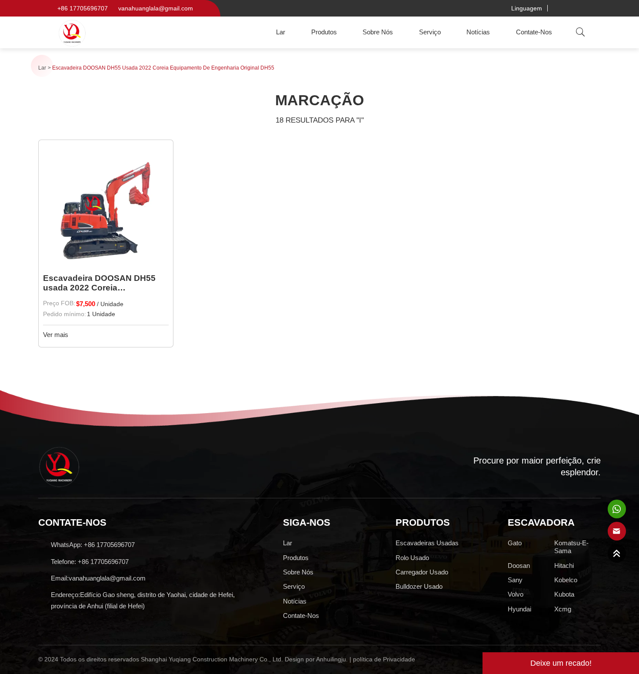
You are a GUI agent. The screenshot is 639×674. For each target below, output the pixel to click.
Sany (515, 580)
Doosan (519, 565)
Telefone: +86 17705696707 (90, 561)
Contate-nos (534, 32)
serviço (430, 32)
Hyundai (519, 609)
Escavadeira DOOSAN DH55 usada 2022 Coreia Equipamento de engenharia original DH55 (163, 68)
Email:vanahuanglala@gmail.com (98, 578)
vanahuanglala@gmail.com (155, 8)
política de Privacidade (384, 659)
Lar (280, 32)
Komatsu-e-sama (571, 546)
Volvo (515, 594)
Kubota (564, 594)
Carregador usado (422, 572)
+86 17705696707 (82, 8)
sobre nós (378, 32)
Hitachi (564, 565)
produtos (324, 32)
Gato (515, 543)
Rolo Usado (412, 557)
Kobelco (565, 580)
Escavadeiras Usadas (427, 543)
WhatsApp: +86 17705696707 (93, 544)
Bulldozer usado (419, 586)
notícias (478, 32)
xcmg (562, 609)
